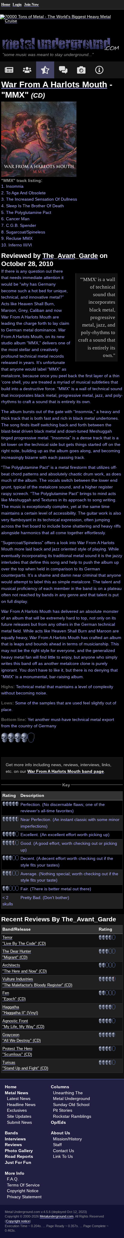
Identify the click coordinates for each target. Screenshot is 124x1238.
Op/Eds (58, 1122)
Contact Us (63, 1150)
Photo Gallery (19, 1150)
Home (5, 4)
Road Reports (19, 1156)
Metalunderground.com (56, 1216)
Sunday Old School (71, 1104)
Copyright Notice (23, 1190)
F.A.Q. (13, 1179)
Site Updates (19, 1116)
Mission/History (67, 1138)
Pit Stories (62, 1110)
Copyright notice (18, 1221)
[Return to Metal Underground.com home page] (62, 43)
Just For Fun (18, 1162)
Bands (11, 1132)
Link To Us (63, 1156)
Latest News (18, 1098)
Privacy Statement (24, 1196)
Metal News (16, 1092)
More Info (14, 1173)
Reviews (13, 1144)
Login (17, 4)
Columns (60, 1086)
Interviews (15, 1138)
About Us (60, 1132)
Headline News (21, 1104)
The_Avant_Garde (70, 255)
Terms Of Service (23, 1185)
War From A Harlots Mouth (54, 84)
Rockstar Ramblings (72, 1116)
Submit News (19, 1122)
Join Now (31, 4)
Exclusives (17, 1110)
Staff (57, 1144)
